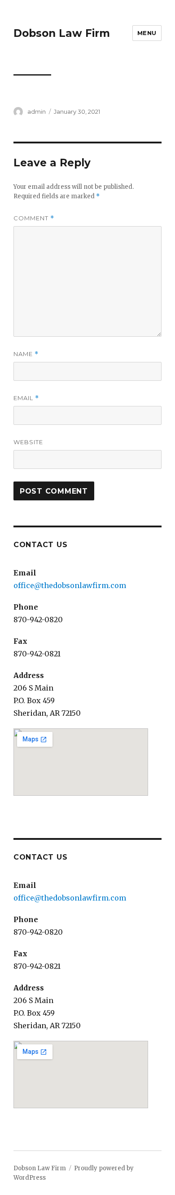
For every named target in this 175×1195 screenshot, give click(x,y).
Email (26, 398)
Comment (33, 218)
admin (36, 111)
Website (28, 442)
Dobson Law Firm (61, 33)
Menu (147, 32)
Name (26, 354)
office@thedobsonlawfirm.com (69, 585)
